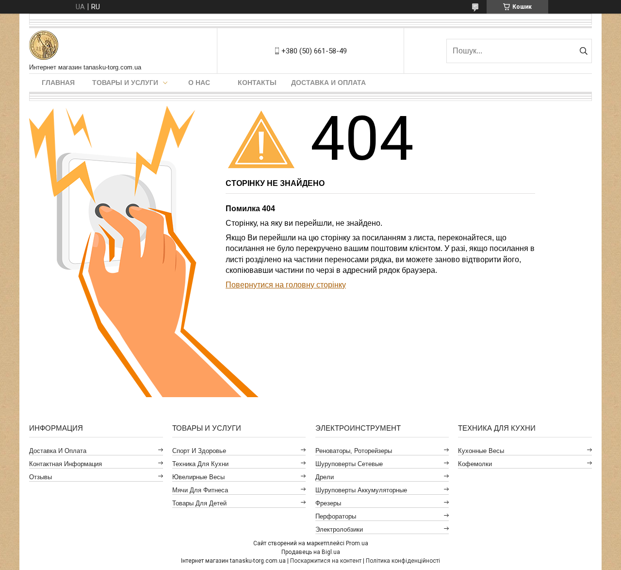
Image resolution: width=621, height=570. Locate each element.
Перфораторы (335, 516)
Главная (58, 82)
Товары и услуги (125, 82)
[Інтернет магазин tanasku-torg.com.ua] (43, 46)
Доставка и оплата (328, 82)
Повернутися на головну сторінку (286, 285)
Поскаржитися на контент (325, 560)
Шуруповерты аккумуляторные (361, 490)
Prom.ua (357, 543)
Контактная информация (65, 464)
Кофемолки (475, 464)
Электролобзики (339, 529)
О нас (199, 82)
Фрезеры (328, 503)
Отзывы (40, 477)
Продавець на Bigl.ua (310, 552)
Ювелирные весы (198, 477)
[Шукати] (583, 51)
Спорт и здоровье (199, 450)
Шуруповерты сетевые (349, 464)
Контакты (257, 82)
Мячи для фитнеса (200, 490)
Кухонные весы (481, 450)
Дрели (324, 477)
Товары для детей (199, 503)
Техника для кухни (200, 464)
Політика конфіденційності (403, 560)
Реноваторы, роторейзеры (353, 450)
